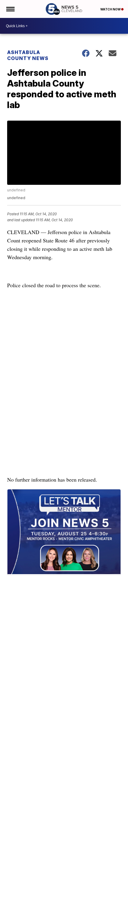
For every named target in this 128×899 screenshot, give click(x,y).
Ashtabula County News (28, 55)
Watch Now (110, 9)
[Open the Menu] (9, 8)
